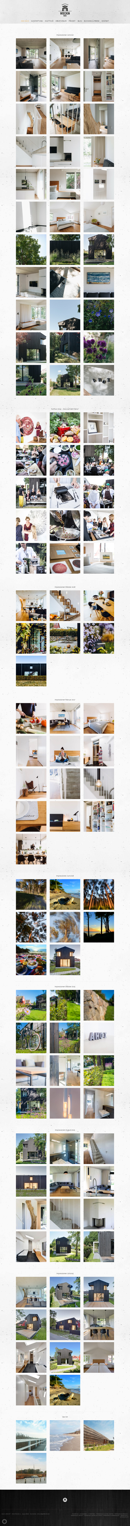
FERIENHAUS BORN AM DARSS (93, 1515)
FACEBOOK (75, 1514)
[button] (4, 1521)
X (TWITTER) (91, 1514)
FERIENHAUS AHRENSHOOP (111, 1515)
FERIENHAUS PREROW (121, 1514)
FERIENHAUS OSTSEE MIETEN (104, 1514)
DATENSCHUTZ (124, 1517)
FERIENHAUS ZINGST (77, 1515)
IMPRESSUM (124, 1515)
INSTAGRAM (83, 1514)
